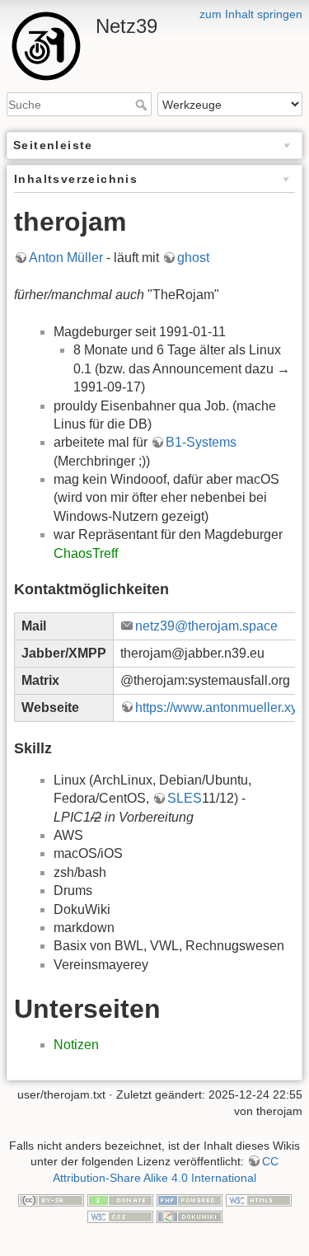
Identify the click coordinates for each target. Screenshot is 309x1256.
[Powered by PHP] (189, 1199)
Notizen (76, 1045)
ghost (193, 258)
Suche (143, 104)
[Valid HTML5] (259, 1199)
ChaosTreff (86, 553)
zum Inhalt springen (250, 14)
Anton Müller (66, 258)
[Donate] (120, 1199)
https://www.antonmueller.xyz (219, 708)
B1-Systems (201, 442)
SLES (184, 798)
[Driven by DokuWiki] (189, 1215)
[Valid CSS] (120, 1215)
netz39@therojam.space (206, 626)
